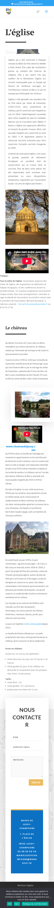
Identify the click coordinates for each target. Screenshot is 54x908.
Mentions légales (25, 885)
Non (17, 904)
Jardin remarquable (33, 624)
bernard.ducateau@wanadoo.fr (33, 304)
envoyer (36, 782)
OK (9, 904)
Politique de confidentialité (35, 904)
